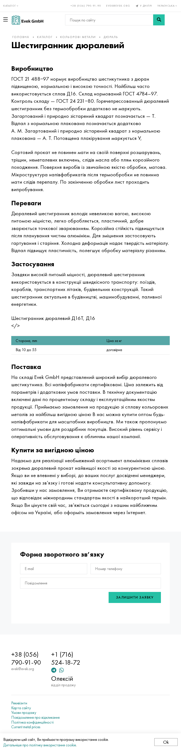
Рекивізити (19, 703)
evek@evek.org (118, 6)
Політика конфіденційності (32, 722)
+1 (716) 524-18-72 (65, 658)
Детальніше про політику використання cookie (39, 744)
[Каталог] (6, 19)
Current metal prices (25, 726)
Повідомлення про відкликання (35, 717)
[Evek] (27, 20)
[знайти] (159, 19)
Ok (166, 742)
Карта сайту (21, 707)
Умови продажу (23, 712)
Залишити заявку (135, 597)
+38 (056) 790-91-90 (86, 6)
